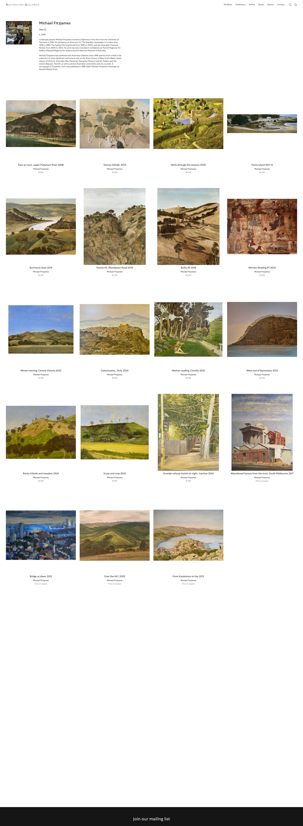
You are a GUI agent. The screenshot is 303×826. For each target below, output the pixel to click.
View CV (42, 29)
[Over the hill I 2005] (115, 535)
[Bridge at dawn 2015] (41, 535)
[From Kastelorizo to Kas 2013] (188, 535)
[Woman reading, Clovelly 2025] (188, 329)
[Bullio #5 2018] (188, 226)
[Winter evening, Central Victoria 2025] (41, 329)
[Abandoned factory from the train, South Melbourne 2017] (262, 432)
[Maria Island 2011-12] (262, 123)
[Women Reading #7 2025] (262, 226)
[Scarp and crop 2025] (115, 432)
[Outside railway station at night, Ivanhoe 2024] (188, 432)
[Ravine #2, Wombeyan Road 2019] (115, 226)
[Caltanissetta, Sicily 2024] (115, 329)
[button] (228, 5)
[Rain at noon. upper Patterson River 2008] (41, 123)
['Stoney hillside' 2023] (115, 123)
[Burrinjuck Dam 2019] (41, 226)
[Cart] (295, 5)
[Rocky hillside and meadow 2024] (41, 432)
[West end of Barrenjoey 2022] (262, 329)
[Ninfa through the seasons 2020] (188, 123)
